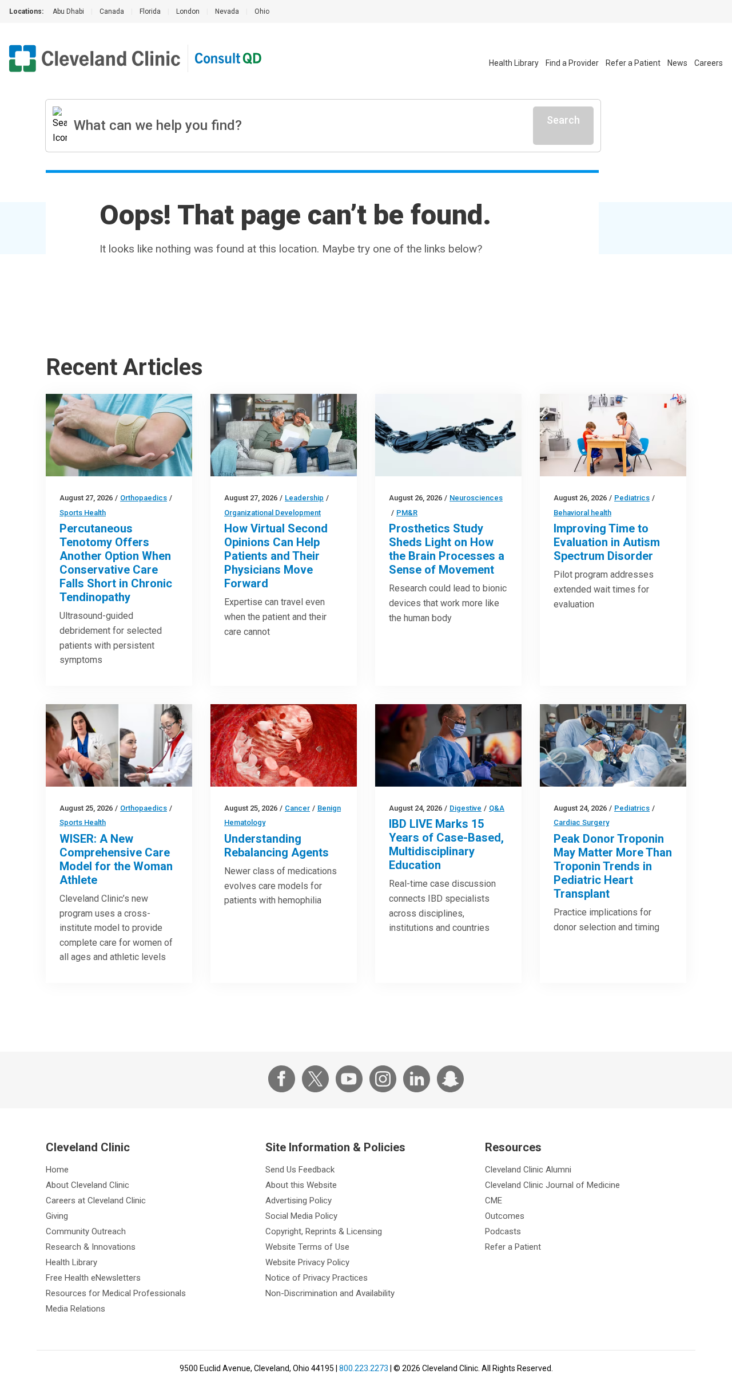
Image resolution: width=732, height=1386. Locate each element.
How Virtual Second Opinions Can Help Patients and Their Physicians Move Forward (276, 556)
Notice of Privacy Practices (316, 1278)
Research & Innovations (91, 1247)
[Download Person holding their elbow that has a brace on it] (119, 435)
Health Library (514, 63)
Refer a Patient (633, 63)
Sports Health (82, 512)
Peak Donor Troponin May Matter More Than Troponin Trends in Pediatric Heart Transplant (613, 866)
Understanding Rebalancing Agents (276, 845)
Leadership (304, 497)
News (677, 63)
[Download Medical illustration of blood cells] (283, 745)
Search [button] (563, 120)
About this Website (301, 1185)
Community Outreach (86, 1231)
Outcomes (504, 1216)
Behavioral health (582, 512)
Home (57, 1169)
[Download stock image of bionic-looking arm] (448, 435)
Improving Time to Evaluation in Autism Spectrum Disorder (607, 542)
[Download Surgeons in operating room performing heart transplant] (613, 745)
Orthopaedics (143, 497)
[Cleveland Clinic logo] (95, 58)
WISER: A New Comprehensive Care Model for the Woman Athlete (116, 859)
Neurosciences (476, 497)
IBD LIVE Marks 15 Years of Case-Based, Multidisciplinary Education (446, 844)
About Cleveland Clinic (87, 1185)
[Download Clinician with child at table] (613, 435)
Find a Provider (572, 63)
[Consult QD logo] (228, 58)
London (188, 11)
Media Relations (75, 1309)
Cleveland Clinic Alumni (528, 1169)
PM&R (406, 512)
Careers (708, 63)
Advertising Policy (298, 1200)
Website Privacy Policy (307, 1262)
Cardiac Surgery (581, 822)
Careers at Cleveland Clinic (96, 1200)
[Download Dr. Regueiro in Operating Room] (448, 745)
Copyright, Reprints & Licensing (323, 1231)
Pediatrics (632, 497)
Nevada (227, 11)
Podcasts (503, 1231)
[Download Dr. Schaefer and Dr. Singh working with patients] (119, 745)
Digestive (465, 808)
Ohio (261, 11)
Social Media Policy (301, 1216)
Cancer (297, 808)
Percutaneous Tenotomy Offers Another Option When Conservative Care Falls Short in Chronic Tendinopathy (115, 563)
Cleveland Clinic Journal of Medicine (552, 1185)
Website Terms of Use (307, 1247)
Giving (57, 1216)
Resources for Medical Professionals (116, 1293)
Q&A (496, 808)
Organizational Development (272, 512)
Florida (150, 11)
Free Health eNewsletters (93, 1278)
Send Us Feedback (300, 1169)
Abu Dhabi (68, 11)
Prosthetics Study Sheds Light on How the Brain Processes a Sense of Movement (446, 549)
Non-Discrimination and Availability (330, 1293)
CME (493, 1200)
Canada (112, 11)
